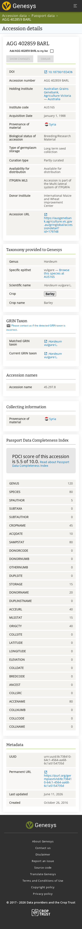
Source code (43, 867)
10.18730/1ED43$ (60, 72)
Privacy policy (43, 894)
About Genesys (42, 841)
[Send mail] (8, 325)
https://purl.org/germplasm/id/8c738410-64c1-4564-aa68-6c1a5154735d (58, 780)
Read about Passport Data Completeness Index (40, 464)
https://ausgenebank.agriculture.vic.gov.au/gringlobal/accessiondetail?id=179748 (58, 224)
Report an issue (43, 861)
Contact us (43, 848)
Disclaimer (43, 854)
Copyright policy (42, 887)
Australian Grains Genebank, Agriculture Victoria (57, 92)
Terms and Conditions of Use (42, 881)
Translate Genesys (43, 874)
